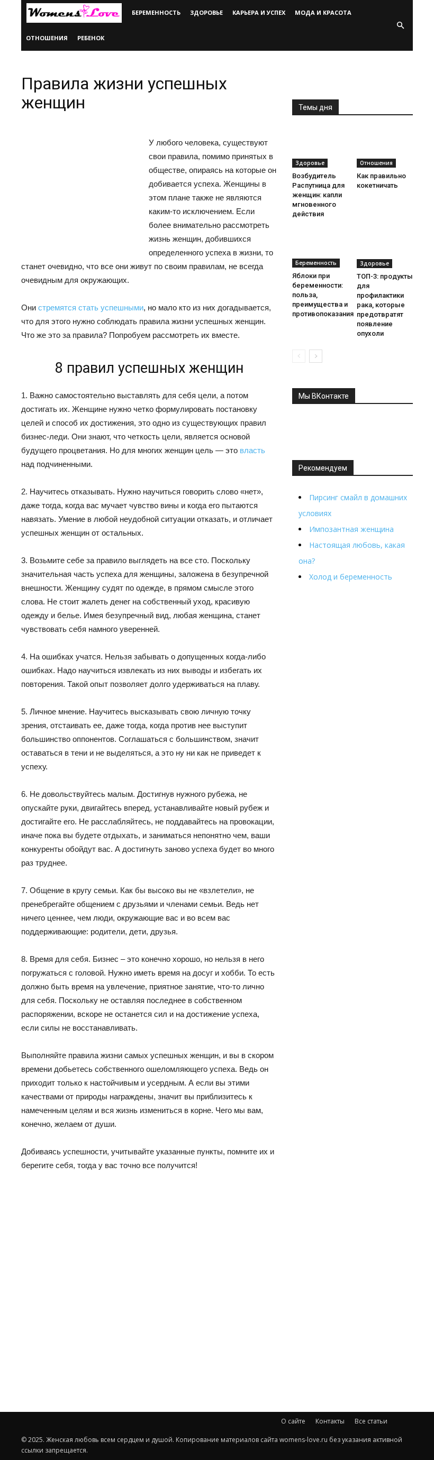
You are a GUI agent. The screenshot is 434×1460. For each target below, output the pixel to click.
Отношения (47, 38)
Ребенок (90, 38)
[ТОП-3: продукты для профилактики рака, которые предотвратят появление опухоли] (385, 249)
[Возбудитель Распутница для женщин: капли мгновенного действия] (320, 148)
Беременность (156, 12)
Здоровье (206, 12)
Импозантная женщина (351, 529)
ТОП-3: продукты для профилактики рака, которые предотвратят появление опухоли (385, 304)
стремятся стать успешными (90, 307)
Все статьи (371, 1421)
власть (252, 450)
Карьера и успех (258, 12)
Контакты (330, 1421)
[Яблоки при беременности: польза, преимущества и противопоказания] (320, 249)
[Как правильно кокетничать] (385, 148)
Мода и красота (323, 12)
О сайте (293, 1421)
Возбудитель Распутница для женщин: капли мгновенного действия (318, 195)
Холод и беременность (350, 577)
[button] (400, 25)
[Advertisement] (149, 1263)
